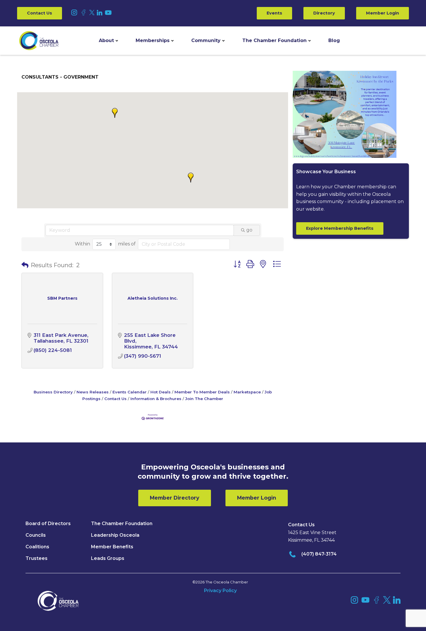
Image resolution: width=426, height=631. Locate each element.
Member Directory (174, 498)
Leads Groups (107, 558)
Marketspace (247, 392)
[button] (108, 40)
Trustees (37, 558)
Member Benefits (112, 546)
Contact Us (39, 13)
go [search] (249, 230)
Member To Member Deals (202, 392)
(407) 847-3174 (319, 554)
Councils (36, 535)
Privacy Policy (220, 590)
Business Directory (53, 392)
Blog (334, 40)
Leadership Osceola (115, 535)
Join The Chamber (204, 398)
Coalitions (37, 546)
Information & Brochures (155, 398)
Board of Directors (48, 523)
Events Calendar (129, 392)
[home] (39, 41)
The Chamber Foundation (274, 40)
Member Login (382, 13)
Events (274, 13)
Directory (324, 13)
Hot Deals (160, 392)
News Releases (93, 392)
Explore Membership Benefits (340, 228)
